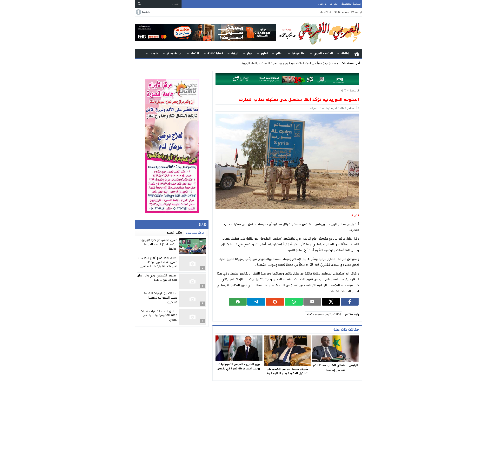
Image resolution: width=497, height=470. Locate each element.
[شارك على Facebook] (350, 301)
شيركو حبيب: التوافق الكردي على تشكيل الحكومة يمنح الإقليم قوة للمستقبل (287, 373)
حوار (249, 53)
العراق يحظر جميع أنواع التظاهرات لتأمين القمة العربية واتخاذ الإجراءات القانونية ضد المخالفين (157, 262)
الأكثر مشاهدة (195, 232)
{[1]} (343, 90)
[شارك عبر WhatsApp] (294, 301)
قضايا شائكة (215, 53)
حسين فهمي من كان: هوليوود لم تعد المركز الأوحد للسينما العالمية (158, 244)
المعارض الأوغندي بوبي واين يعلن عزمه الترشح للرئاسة (157, 277)
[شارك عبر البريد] (312, 301)
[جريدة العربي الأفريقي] (319, 32)
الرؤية (235, 53)
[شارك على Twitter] (331, 301)
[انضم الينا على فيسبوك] (138, 12)
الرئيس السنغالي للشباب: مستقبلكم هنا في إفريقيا (335, 367)
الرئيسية (356, 53)
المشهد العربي (323, 53)
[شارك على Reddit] (275, 301)
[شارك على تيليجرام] (256, 301)
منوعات (153, 53)
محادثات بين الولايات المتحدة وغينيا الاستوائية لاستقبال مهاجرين (160, 298)
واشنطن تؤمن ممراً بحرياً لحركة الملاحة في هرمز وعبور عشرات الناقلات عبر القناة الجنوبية (290, 63)
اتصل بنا (334, 3)
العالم (279, 53)
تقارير (264, 53)
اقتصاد (194, 53)
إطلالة (345, 53)
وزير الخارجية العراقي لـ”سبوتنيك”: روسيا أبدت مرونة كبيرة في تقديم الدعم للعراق (239, 368)
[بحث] (139, 4)
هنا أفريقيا (298, 53)
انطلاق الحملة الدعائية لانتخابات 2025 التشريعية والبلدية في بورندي (159, 315)
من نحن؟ (322, 3)
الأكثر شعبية (174, 232)
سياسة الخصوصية (351, 3)
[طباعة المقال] (238, 301)
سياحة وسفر (174, 53)
